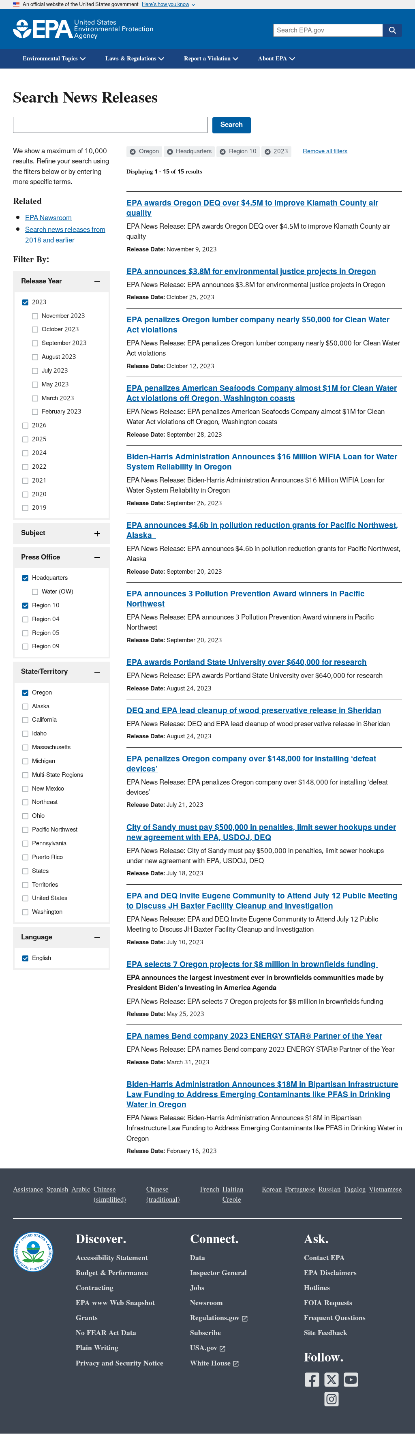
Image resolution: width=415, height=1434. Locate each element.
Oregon (148, 151)
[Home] (83, 29)
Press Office (40, 557)
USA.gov (203, 1348)
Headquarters (193, 151)
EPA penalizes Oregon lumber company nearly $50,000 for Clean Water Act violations (257, 325)
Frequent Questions (335, 1318)
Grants (87, 1318)
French (209, 1189)
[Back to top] (393, 1412)
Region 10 (242, 151)
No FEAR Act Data (106, 1333)
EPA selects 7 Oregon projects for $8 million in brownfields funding (252, 964)
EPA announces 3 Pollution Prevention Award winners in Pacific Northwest (245, 599)
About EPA (272, 58)
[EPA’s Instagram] (331, 1399)
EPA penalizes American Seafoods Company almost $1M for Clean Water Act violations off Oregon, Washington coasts (261, 393)
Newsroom (206, 1303)
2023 (280, 151)
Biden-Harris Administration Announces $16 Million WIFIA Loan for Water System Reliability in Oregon (261, 462)
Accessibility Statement (112, 1258)
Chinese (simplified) (110, 1194)
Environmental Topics (50, 58)
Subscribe (205, 1333)
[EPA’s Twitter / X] (331, 1380)
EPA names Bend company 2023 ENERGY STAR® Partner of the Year (254, 1036)
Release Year (41, 281)
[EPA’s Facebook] (312, 1380)
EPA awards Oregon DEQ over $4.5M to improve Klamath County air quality (252, 208)
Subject (33, 533)
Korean (272, 1189)
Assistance (28, 1189)
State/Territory (44, 671)
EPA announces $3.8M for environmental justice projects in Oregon (251, 272)
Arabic (80, 1189)
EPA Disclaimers (330, 1273)
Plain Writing (97, 1348)
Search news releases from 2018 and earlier (65, 235)
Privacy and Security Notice (119, 1363)
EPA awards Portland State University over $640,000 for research (246, 662)
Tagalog (355, 1189)
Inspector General (218, 1273)
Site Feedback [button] (325, 1333)
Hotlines (317, 1288)
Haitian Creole (232, 1194)
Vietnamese (385, 1189)
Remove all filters (325, 151)
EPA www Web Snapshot (115, 1303)
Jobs (197, 1288)
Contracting (94, 1288)
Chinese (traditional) (163, 1194)
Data (197, 1258)
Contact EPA (324, 1258)
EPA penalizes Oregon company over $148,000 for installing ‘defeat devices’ (251, 764)
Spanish (57, 1189)
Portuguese (300, 1189)
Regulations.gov (215, 1318)
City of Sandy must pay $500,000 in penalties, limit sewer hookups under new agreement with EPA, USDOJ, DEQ (261, 832)
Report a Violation (207, 58)
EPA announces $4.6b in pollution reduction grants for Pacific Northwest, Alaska (262, 530)
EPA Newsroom (48, 218)
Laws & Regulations (130, 58)
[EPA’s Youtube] (351, 1380)
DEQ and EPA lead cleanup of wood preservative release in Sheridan (253, 711)
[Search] (392, 30)
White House (210, 1363)
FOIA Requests (328, 1303)
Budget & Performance (112, 1273)
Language (36, 937)
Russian (329, 1189)
